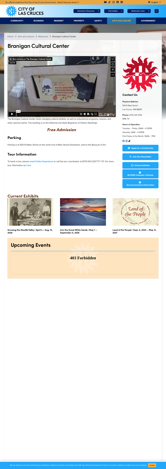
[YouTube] (105, 2)
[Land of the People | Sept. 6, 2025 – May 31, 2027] (135, 212)
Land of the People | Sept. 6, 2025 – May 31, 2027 (135, 231)
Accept (152, 465)
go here (27, 165)
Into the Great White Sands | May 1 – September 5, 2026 (78, 231)
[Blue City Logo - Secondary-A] (25, 11)
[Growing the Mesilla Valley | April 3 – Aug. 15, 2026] (30, 212)
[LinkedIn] (122, 2)
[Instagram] (113, 2)
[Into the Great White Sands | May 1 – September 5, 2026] (83, 212)
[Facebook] (117, 2)
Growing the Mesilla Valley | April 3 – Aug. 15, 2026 (30, 231)
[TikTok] (109, 2)
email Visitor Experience (41, 161)
